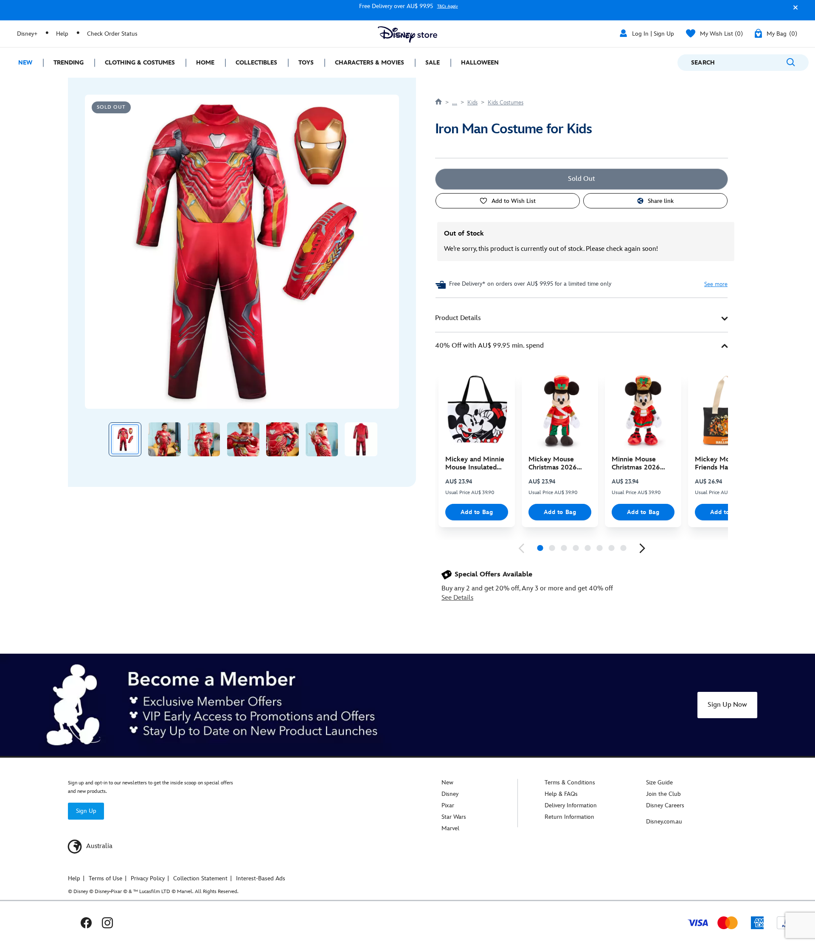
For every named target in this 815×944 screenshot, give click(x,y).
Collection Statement (200, 878)
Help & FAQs (561, 794)
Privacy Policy (148, 878)
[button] (793, 11)
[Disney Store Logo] (407, 34)
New (447, 782)
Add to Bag (477, 512)
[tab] (581, 318)
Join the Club (663, 794)
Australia (98, 846)
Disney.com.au (664, 821)
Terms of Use (105, 878)
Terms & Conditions (570, 782)
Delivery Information (571, 805)
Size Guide (659, 782)
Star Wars (453, 816)
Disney (449, 794)
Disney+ (27, 33)
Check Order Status (112, 33)
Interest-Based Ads (260, 878)
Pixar (447, 805)
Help (62, 33)
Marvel (450, 828)
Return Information (569, 816)
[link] (521, 548)
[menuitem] (21, 63)
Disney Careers (665, 805)
